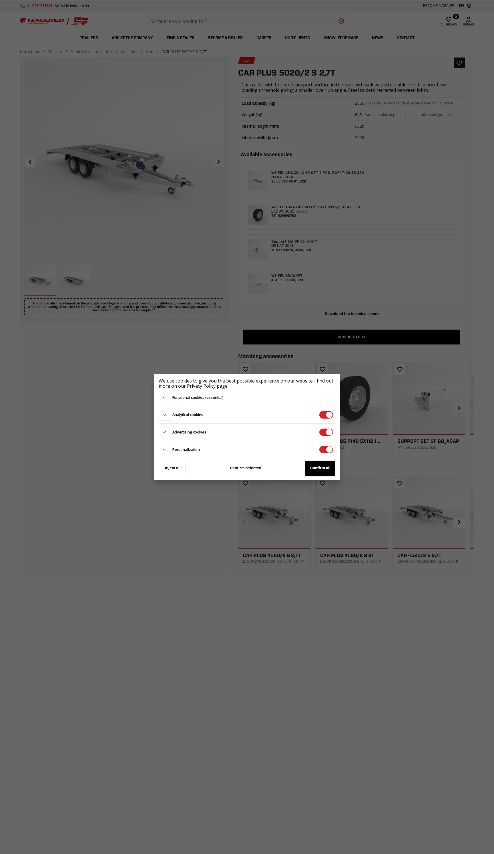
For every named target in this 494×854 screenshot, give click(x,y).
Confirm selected (245, 468)
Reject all (172, 468)
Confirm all (320, 468)
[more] (164, 397)
